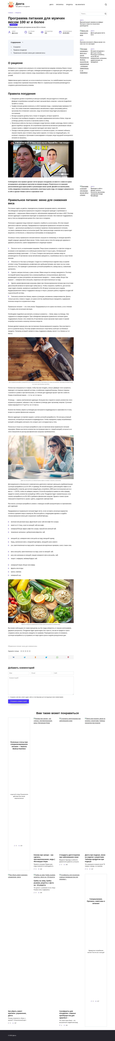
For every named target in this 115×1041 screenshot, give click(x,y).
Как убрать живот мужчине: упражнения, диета (17, 1013)
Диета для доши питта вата (98, 33)
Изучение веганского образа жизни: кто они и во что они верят (92, 43)
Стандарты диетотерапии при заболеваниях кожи (69, 856)
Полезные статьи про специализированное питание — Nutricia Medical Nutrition (19, 745)
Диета (20, 3)
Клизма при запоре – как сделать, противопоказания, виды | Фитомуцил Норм (44, 858)
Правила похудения (20, 50)
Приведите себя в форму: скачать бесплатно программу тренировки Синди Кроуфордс (98, 192)
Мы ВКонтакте (80, 4)
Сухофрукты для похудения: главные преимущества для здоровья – (67, 1014)
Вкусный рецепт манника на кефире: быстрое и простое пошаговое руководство (91, 23)
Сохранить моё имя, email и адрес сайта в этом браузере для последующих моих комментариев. (37, 697)
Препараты (59, 4)
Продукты (69, 4)
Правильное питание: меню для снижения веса (29, 53)
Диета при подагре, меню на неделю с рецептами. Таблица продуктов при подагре (95, 858)
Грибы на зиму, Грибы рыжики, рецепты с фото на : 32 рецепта (44, 883)
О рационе (16, 47)
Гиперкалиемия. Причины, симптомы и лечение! (96, 901)
